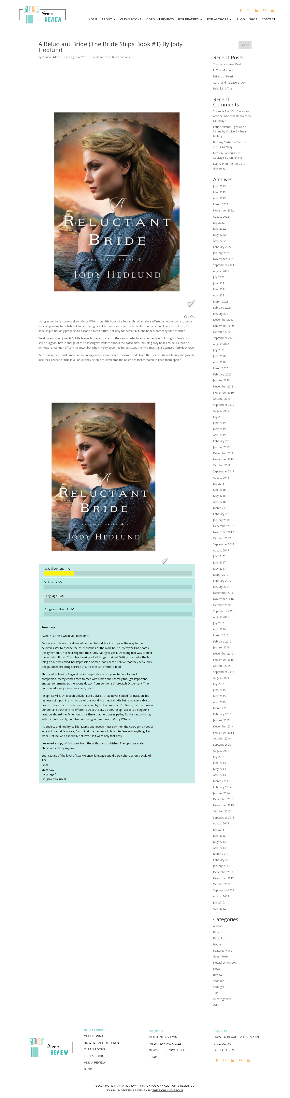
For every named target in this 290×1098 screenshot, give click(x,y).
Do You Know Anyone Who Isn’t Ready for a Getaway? (232, 116)
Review (217, 975)
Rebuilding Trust (223, 88)
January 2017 (221, 587)
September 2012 (223, 890)
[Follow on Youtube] (272, 10)
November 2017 (223, 532)
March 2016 (220, 635)
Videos (217, 1005)
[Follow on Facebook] (241, 10)
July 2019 (219, 417)
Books (217, 944)
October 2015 (222, 666)
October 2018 (222, 465)
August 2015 (221, 678)
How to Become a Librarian (236, 1036)
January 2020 (221, 380)
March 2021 (220, 301)
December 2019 (223, 386)
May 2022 (219, 235)
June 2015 (219, 690)
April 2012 (219, 908)
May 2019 (219, 429)
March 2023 (220, 204)
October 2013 (222, 811)
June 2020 (219, 356)
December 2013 (223, 799)
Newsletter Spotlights (168, 1050)
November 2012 (223, 878)
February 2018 (222, 514)
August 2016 (221, 617)
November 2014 (223, 732)
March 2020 (220, 368)
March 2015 (220, 708)
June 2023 (219, 186)
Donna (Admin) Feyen (56, 57)
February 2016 (222, 641)
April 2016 (219, 629)
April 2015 (219, 702)
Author (217, 926)
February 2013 (222, 860)
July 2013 (219, 829)
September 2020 (223, 338)
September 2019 (223, 405)
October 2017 (222, 538)
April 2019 (219, 435)
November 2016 (223, 599)
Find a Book (93, 1056)
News (216, 968)
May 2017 (219, 568)
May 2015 (219, 696)
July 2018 (219, 483)
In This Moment (223, 70)
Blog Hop (219, 938)
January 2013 (221, 866)
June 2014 (219, 763)
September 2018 (223, 471)
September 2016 (223, 611)
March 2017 (220, 574)
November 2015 (223, 659)
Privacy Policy (149, 1085)
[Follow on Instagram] (248, 10)
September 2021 (223, 265)
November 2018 (223, 459)
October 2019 (222, 398)
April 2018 (219, 502)
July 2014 (219, 757)
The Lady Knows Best (227, 64)
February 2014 (222, 787)
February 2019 (222, 441)
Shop (253, 19)
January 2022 (221, 253)
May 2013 (219, 842)
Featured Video (222, 950)
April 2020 (219, 362)
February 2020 (222, 374)
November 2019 (223, 392)
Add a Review (95, 1062)
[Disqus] (116, 841)
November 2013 (223, 805)
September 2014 (223, 744)
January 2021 (221, 314)
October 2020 (222, 332)
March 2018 (220, 508)
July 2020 (219, 350)
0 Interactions (121, 57)
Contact (268, 19)
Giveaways (222, 1043)
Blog (241, 19)
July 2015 (219, 684)
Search (245, 45)
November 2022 (223, 210)
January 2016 (221, 647)
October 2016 (222, 605)
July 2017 (219, 556)
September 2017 (223, 544)
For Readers (188, 19)
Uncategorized (222, 999)
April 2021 (219, 295)
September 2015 (223, 672)
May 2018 (219, 495)
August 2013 (221, 823)
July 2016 (219, 623)
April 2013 (219, 848)
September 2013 (223, 817)
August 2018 (221, 477)
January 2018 (221, 520)
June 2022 (219, 228)
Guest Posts (221, 956)
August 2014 (221, 750)
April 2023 (219, 198)
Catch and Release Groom (230, 82)
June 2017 (219, 562)
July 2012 (219, 902)
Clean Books (130, 19)
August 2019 (221, 411)
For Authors (217, 19)
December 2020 (223, 319)
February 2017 (222, 581)
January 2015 (221, 720)
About (106, 19)
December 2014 (223, 726)
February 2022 (222, 247)
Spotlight (218, 987)
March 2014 (220, 781)
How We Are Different (102, 1042)
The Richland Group (167, 1090)
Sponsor (218, 981)
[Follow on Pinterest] (264, 10)
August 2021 (221, 271)
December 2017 (223, 526)
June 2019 (219, 423)
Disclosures (224, 1050)
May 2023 (219, 192)
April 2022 (219, 241)
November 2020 (223, 326)
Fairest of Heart (223, 76)
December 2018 (223, 453)
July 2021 (219, 277)
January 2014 (221, 793)
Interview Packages (165, 1043)
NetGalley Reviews (225, 962)
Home (92, 19)
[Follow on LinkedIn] (256, 10)
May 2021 (219, 289)
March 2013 (220, 854)
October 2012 (222, 884)
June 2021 (219, 283)
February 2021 (222, 307)
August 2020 (221, 344)
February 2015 (222, 714)
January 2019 (221, 447)
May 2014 (219, 769)
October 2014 (222, 738)
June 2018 (219, 490)
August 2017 (221, 550)
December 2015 (223, 653)
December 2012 (223, 872)
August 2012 (221, 896)
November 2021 (223, 259)
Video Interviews (160, 19)
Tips (215, 993)
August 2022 (221, 216)
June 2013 (219, 835)
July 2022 (219, 222)
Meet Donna (93, 1036)
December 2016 (223, 593)
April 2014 (219, 775)
